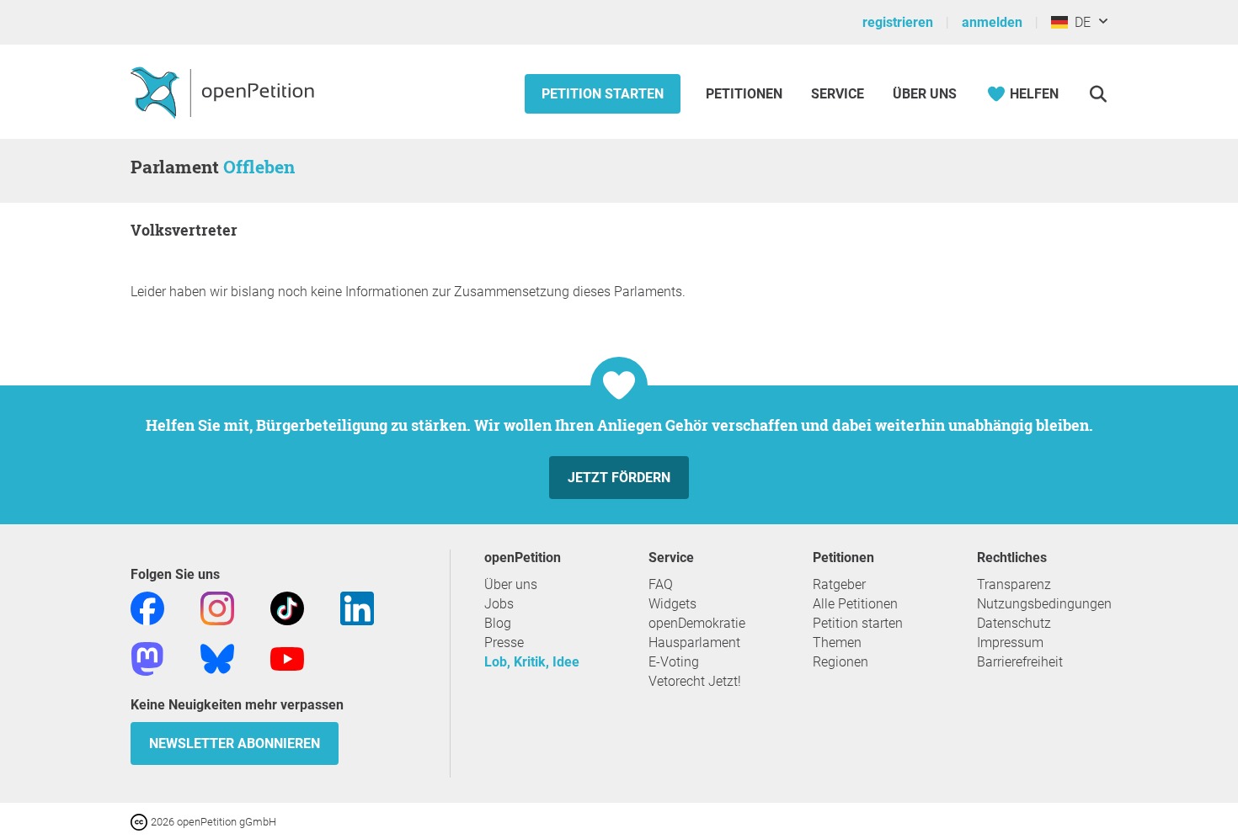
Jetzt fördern (619, 478)
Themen (837, 642)
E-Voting (673, 662)
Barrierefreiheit (1020, 662)
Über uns (510, 584)
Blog (497, 623)
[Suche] (1097, 94)
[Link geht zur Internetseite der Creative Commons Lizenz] (141, 821)
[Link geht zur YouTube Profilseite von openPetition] (287, 658)
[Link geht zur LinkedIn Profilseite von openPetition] (357, 607)
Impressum (1010, 642)
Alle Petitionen (855, 604)
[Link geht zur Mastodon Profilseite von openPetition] (147, 658)
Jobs (499, 604)
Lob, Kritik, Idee (531, 662)
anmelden (992, 22)
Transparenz (1014, 584)
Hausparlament (694, 642)
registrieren (897, 22)
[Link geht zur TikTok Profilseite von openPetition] (287, 607)
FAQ (660, 584)
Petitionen (746, 94)
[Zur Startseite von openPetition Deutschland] (224, 91)
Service (837, 94)
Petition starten (603, 94)
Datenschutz (1014, 623)
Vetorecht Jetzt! (694, 681)
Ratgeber (839, 584)
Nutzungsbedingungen (1044, 604)
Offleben (259, 166)
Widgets (672, 604)
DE (1079, 22)
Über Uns (925, 94)
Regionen (840, 662)
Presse (504, 642)
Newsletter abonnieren (234, 743)
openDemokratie (696, 623)
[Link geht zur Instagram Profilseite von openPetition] (217, 607)
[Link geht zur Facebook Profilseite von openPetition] (147, 607)
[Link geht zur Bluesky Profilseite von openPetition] (217, 658)
